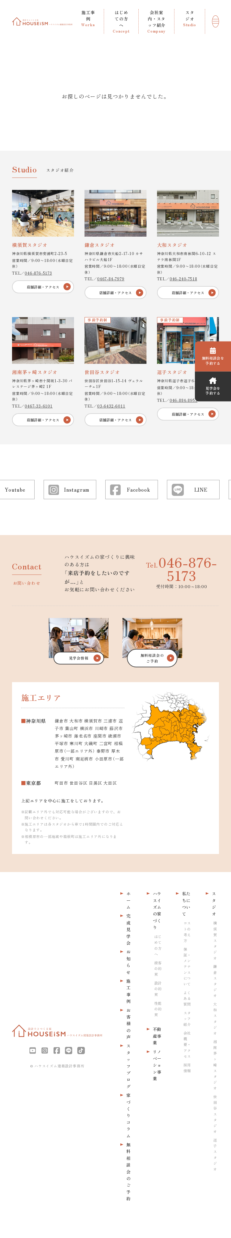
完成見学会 (128, 929)
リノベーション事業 (157, 1065)
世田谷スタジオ (215, 1114)
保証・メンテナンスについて (187, 966)
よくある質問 (187, 998)
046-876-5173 (38, 273)
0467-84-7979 (111, 278)
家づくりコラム (128, 1115)
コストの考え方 (187, 931)
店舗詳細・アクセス (43, 286)
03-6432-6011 (111, 405)
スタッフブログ (128, 1066)
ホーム (128, 900)
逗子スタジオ (215, 1154)
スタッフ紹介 (187, 1018)
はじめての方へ (158, 945)
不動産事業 (157, 1036)
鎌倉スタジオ (215, 981)
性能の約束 (158, 1008)
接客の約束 (158, 968)
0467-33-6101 (39, 405)
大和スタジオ (215, 1018)
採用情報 (187, 1067)
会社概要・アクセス (187, 1044)
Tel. (181, 568)
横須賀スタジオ (215, 940)
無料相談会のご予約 (128, 1172)
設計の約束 (158, 988)
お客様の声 (128, 1023)
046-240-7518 (183, 278)
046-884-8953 (184, 400)
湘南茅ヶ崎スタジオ (215, 1065)
